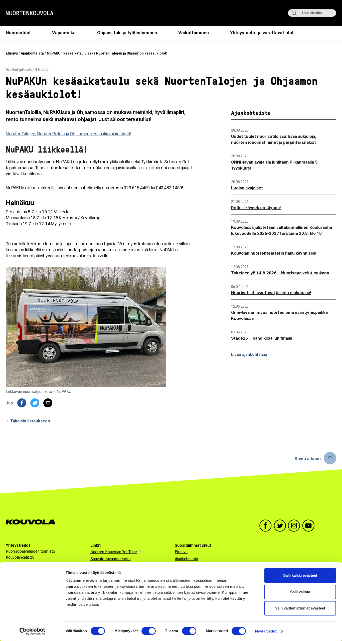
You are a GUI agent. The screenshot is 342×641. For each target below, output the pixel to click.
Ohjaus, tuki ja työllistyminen (127, 32)
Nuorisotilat (18, 32)
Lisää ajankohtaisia (249, 354)
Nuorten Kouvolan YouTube (113, 551)
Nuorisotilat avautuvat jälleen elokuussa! (271, 292)
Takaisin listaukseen (29, 420)
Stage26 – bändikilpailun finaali (261, 338)
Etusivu (12, 53)
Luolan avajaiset (247, 187)
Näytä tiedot (265, 631)
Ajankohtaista (32, 53)
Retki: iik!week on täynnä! (256, 207)
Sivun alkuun (307, 458)
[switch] (148, 631)
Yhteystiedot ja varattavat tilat (262, 32)
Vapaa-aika (64, 32)
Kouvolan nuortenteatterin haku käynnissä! (273, 253)
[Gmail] (47, 402)
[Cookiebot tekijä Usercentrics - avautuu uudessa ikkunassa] (32, 631)
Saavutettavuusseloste (110, 558)
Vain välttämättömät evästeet (300, 608)
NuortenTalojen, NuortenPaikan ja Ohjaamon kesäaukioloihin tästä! (68, 133)
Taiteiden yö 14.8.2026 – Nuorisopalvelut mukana (280, 272)
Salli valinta (300, 592)
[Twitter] (34, 402)
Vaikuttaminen (193, 32)
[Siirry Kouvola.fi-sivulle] (33, 522)
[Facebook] (21, 402)
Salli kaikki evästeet (300, 575)
